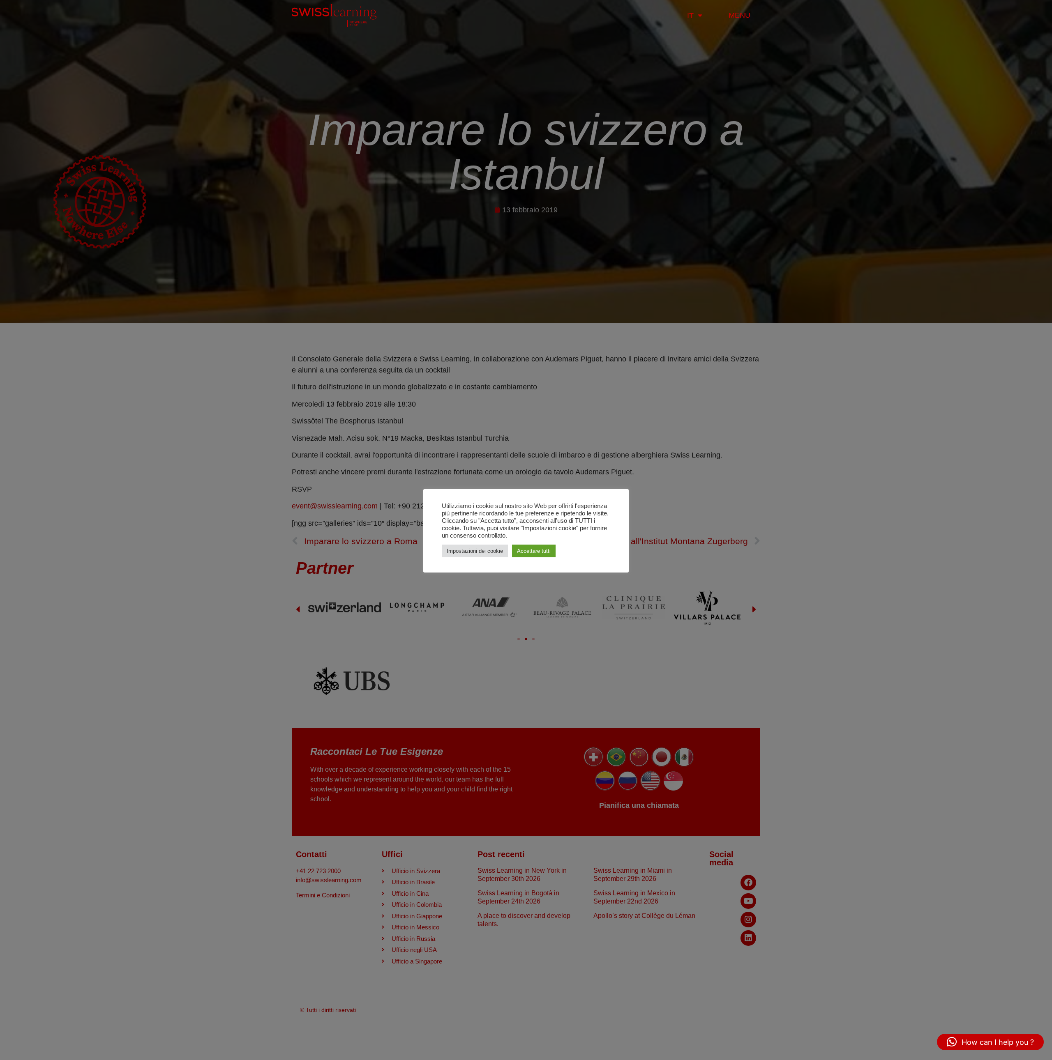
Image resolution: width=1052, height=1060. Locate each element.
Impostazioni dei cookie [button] (475, 551)
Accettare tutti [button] (534, 551)
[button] (990, 1042)
